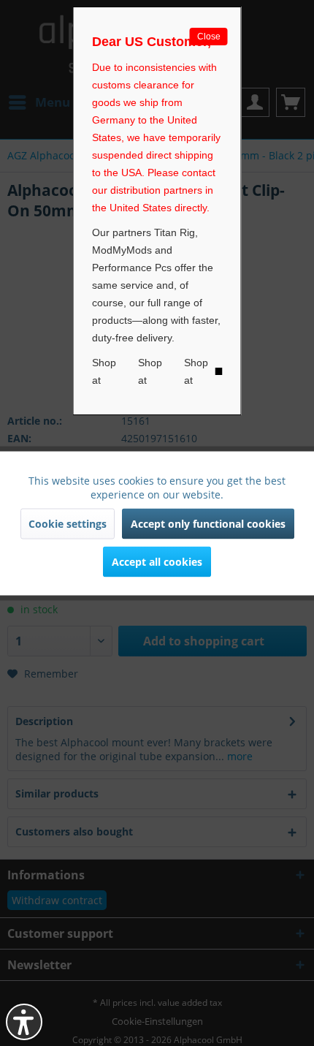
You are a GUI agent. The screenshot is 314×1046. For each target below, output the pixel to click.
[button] (24, 1022)
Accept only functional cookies (208, 523)
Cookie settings (67, 523)
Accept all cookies (157, 561)
